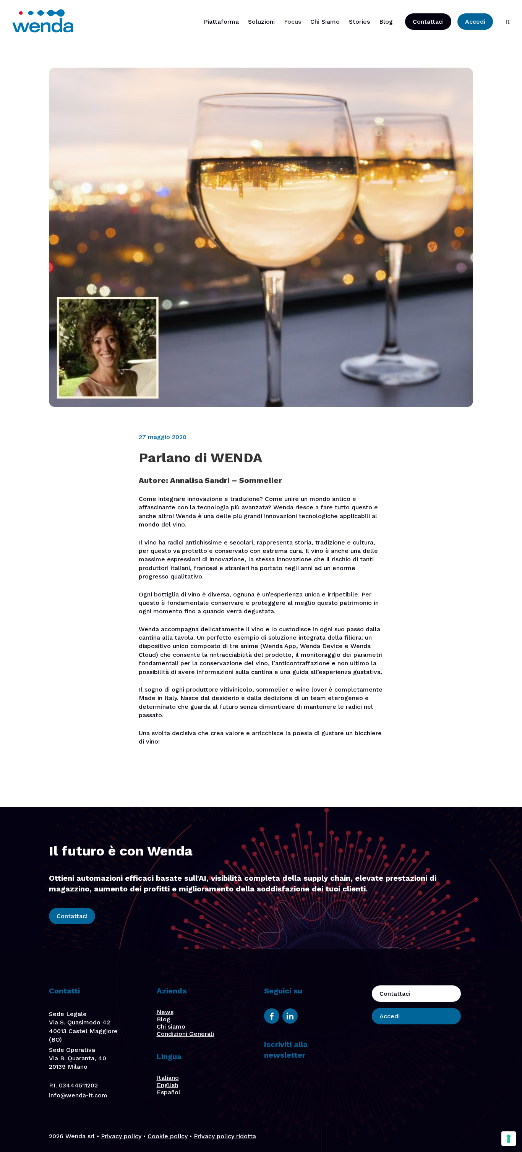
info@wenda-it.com (78, 1095)
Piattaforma (221, 21)
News (165, 1012)
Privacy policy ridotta (225, 1136)
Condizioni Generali (185, 1033)
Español (168, 1092)
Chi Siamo (325, 21)
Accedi (475, 21)
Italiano (168, 1077)
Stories (359, 21)
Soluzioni (261, 21)
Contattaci (428, 21)
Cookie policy (168, 1136)
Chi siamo (171, 1026)
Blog (386, 21)
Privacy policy (121, 1136)
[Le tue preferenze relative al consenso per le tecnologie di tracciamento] (508, 1138)
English (167, 1085)
